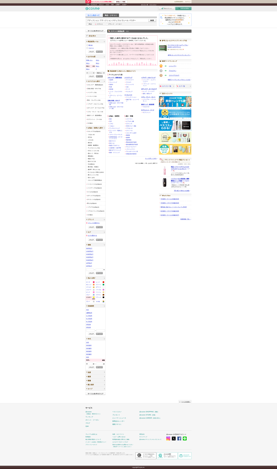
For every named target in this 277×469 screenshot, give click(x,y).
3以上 (97, 63)
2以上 (87, 63)
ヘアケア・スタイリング (148, 77)
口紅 (127, 87)
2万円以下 (89, 266)
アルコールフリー (131, 147)
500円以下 (89, 248)
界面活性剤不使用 (131, 142)
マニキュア (129, 91)
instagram (168, 438)
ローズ (90, 282)
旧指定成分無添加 (131, 154)
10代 (87, 342)
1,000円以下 (89, 251)
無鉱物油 (128, 140)
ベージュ (100, 292)
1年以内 (88, 324)
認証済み (95, 36)
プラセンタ (129, 128)
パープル (100, 290)
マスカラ (128, 82)
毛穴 (110, 121)
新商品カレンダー (118, 421)
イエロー (90, 298)
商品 (90, 24)
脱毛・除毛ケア (147, 93)
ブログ (107, 4)
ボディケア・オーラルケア (149, 89)
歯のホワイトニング (115, 150)
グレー (90, 302)
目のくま (111, 143)
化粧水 (111, 84)
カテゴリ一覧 (144, 4)
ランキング (94, 4)
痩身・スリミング (114, 152)
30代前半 (89, 351)
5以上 (97, 66)
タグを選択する (92, 235)
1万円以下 (89, 263)
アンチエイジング (114, 128)
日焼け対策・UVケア (114, 100)
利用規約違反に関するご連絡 (120, 439)
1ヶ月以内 (89, 315)
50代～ (95, 360)
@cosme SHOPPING (149, 412)
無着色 (128, 135)
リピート (91, 48)
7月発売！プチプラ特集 (170, 203)
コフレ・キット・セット (148, 97)
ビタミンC (129, 123)
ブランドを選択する (94, 223)
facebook (179, 438)
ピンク (90, 292)
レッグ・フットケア (149, 91)
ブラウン (100, 295)
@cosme (93, 413)
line (185, 438)
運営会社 (142, 434)
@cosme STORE (147, 415)
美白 (110, 119)
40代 (87, 357)
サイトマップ (143, 437)
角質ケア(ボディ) (114, 145)
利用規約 (88, 437)
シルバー (90, 290)
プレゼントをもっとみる (181, 190)
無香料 (128, 137)
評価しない (89, 60)
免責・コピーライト (118, 434)
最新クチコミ (117, 424)
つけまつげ (146, 106)
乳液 (110, 87)
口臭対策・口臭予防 (115, 148)
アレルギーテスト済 (132, 151)
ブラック (100, 298)
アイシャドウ (130, 84)
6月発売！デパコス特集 (170, 215)
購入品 (91, 45)
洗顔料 (111, 80)
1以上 (97, 60)
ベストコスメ (152, 4)
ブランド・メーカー (115, 24)
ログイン (187, 1)
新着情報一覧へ (185, 219)
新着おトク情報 (120, 1)
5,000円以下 (89, 260)
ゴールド (90, 287)
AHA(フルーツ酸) (131, 126)
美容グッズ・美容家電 (147, 104)
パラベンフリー (130, 149)
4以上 (90, 66)
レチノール (129, 130)
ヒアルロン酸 (130, 121)
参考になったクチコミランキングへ (179, 55)
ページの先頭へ (185, 402)
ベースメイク (128, 95)
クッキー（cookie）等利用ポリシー (95, 442)
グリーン (100, 285)
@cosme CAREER (150, 418)
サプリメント (147, 112)
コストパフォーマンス (115, 134)
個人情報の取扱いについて (93, 439)
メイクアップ (128, 77)
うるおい (111, 126)
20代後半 (89, 348)
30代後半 (89, 354)
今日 (87, 309)
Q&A (112, 4)
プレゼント (116, 415)
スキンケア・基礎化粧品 (115, 77)
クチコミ (100, 24)
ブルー (90, 295)
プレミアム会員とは (91, 434)
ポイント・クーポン (92, 420)
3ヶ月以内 (89, 318)
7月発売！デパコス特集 (170, 199)
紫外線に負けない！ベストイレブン (174, 207)
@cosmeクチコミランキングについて (150, 439)
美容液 (111, 89)
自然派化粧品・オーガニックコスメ (115, 137)
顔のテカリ (112, 141)
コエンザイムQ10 (131, 133)
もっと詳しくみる (150, 158)
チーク (128, 89)
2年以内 (88, 327)
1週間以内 (89, 313)
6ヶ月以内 (89, 321)
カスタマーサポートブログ (120, 442)
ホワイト (100, 287)
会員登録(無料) (178, 1)
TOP (88, 4)
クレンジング (113, 82)
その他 (100, 302)
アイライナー (130, 80)
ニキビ (111, 123)
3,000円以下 (89, 257)
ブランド (101, 4)
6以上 (87, 69)
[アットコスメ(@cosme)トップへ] (92, 9)
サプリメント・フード (147, 110)
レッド (100, 282)
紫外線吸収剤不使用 (132, 144)
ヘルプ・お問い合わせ (118, 437)
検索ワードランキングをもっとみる (179, 79)
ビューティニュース (119, 418)
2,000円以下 (89, 254)
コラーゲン (129, 119)
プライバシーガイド (91, 444)
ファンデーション (131, 97)
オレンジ (90, 285)
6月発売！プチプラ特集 (170, 211)
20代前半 (89, 345)
